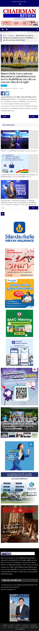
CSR (5, 418)
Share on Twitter (7, 93)
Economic (18, 625)
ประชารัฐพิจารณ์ (20, 629)
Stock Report (25, 625)
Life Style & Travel (25, 627)
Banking (5, 625)
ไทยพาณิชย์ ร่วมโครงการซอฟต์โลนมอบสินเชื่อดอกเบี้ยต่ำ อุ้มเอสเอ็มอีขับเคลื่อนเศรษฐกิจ (6, 116)
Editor (16, 88)
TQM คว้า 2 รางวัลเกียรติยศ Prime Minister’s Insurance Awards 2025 (19, 151)
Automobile (10, 627)
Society (16, 627)
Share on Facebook (3, 93)
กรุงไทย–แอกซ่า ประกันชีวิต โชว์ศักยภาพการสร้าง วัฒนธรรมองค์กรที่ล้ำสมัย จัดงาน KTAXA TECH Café (34, 116)
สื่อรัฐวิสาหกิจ (34, 627)
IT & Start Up (33, 625)
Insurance (4, 85)
